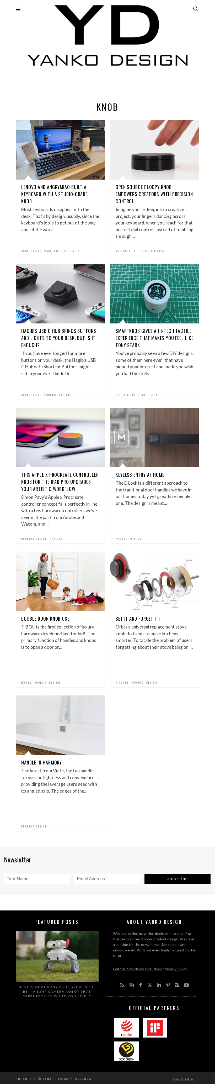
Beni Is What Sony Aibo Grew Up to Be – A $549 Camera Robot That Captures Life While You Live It (57, 991)
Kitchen (122, 682)
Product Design (67, 251)
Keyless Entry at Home (140, 474)
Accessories (31, 251)
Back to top (182, 1079)
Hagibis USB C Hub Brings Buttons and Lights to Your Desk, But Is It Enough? (58, 337)
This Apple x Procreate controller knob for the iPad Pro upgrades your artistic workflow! (60, 481)
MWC (47, 251)
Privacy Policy (176, 969)
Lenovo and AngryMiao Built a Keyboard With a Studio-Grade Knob (54, 194)
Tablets (56, 539)
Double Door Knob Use (45, 618)
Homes (26, 682)
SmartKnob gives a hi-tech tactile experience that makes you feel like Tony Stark (155, 337)
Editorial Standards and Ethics (137, 969)
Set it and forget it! (138, 618)
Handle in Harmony (41, 762)
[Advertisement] (107, 83)
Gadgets (122, 395)
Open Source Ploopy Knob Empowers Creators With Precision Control (154, 194)
